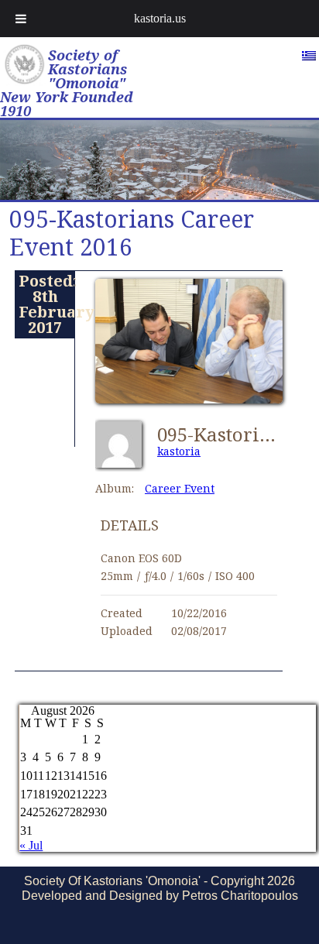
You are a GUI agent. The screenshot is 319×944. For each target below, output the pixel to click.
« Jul (31, 845)
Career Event (179, 488)
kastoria (179, 451)
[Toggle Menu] (21, 18)
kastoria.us (160, 18)
